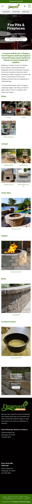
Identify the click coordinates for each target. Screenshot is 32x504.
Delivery (6, 12)
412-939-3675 (6, 473)
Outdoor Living (13, 496)
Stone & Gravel (7, 497)
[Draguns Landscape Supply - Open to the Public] (13, 6)
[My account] (25, 6)
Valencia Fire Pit (16, 229)
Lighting (27, 497)
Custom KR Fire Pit (16, 358)
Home (4, 496)
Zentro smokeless (9, 137)
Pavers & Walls (24, 496)
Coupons (16, 12)
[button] (2, 6)
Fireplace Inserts (8, 184)
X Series (8, 117)
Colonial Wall (16, 315)
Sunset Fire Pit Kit (16, 272)
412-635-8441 (6, 437)
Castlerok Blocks (8, 165)
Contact (25, 12)
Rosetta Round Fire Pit (23, 185)
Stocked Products (9, 499)
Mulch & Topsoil (18, 497)
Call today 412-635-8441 (16, 1)
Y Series (23, 117)
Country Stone (23, 165)
